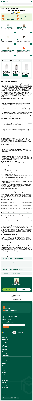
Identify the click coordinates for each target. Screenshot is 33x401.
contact (20, 250)
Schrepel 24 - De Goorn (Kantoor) (11, 310)
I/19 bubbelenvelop (3, 215)
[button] (31, 1)
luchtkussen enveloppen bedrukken (23, 243)
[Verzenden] (31, 4)
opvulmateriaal (11, 124)
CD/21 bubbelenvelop (4, 206)
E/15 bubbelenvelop (4, 209)
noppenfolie (6, 86)
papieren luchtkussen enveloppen (26, 229)
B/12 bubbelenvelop (4, 203)
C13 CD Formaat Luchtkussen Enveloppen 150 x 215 (25, 72)
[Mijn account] (29, 1)
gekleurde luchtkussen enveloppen (18, 140)
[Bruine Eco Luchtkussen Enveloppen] (24, 28)
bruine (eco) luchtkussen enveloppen (22, 139)
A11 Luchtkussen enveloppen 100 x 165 (6, 72)
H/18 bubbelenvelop (4, 214)
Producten (2, 8)
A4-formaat (4, 170)
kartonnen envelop (19, 130)
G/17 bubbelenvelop (4, 212)
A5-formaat (4, 169)
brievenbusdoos (4, 126)
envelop (9, 84)
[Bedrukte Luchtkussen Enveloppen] (24, 51)
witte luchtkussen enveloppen (10, 139)
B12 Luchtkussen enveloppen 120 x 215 (16, 72)
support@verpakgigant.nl (9, 306)
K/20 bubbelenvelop (4, 217)
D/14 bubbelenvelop (4, 208)
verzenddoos (15, 126)
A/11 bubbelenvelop (4, 202)
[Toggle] (2, 258)
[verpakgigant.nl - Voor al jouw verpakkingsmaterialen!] (8, 2)
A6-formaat (4, 167)
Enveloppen (7, 8)
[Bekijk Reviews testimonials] (5, 332)
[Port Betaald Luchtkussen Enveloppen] (8, 39)
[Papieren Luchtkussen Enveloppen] (8, 51)
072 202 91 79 (7, 308)
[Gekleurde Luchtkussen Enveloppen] (24, 39)
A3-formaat (4, 172)
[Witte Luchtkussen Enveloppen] (8, 28)
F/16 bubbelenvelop (4, 211)
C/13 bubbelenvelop (4, 205)
